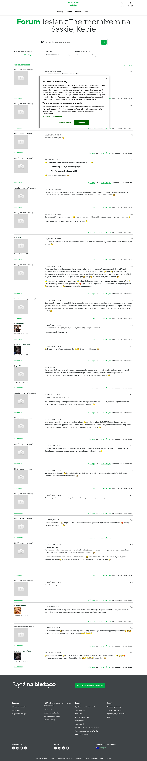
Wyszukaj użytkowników (116, 714)
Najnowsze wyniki (52, 55)
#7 (132, 239)
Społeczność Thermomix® (85, 707)
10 (77, 55)
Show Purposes (65, 123)
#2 (132, 105)
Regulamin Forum (82, 734)
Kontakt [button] (78, 12)
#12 (131, 367)
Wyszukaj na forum (114, 710)
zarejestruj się (106, 153)
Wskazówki (79, 724)
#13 (131, 395)
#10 (131, 325)
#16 (131, 471)
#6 (132, 214)
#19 (131, 545)
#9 (132, 300)
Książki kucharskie (82, 717)
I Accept (81, 123)
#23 (131, 653)
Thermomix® (80, 710)
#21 (131, 607)
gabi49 (18, 237)
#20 (131, 582)
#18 (131, 520)
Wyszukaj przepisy (19, 707)
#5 (132, 190)
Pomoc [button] (87, 12)
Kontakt (52, 758)
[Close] (106, 78)
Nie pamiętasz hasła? (52, 716)
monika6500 (21, 605)
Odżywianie (79, 721)
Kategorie (16, 710)
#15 (131, 446)
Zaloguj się (48, 709)
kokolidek (20, 324)
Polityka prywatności (82, 758)
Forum (77, 703)
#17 (131, 495)
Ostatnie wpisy (49, 720)
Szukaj (109, 703)
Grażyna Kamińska (23, 345)
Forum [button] (69, 12)
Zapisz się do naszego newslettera (90, 685)
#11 (131, 346)
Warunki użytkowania (65, 758)
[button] (122, 4)
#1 (132, 71)
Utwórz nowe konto (51, 713)
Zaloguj (92, 153)
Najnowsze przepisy (19, 714)
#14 (131, 419)
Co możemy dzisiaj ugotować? (87, 727)
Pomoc (108, 758)
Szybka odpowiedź (22, 65)
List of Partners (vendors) (52, 117)
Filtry (29, 55)
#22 (131, 628)
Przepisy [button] (60, 12)
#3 (132, 135)
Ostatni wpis (127, 65)
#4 (132, 160)
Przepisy (15, 703)
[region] (74, 102)
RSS (108, 717)
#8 (132, 266)
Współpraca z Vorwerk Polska (86, 731)
